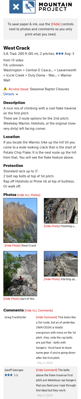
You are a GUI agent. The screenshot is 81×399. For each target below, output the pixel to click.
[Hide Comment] (46, 317)
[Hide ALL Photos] (28, 195)
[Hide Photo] (12, 245)
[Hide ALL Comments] (39, 310)
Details (8, 94)
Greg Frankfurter (15, 317)
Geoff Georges (13, 370)
